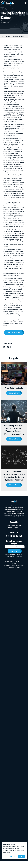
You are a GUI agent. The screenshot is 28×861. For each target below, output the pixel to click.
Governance (19, 556)
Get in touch (13, 323)
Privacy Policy (10, 556)
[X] (17, 535)
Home (2, 36)
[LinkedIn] (14, 535)
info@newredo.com (15, 525)
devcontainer (7, 106)
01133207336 (16, 527)
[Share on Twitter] (8, 347)
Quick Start (8, 114)
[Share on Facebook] (12, 347)
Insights (8, 36)
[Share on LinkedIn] (5, 347)
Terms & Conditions (9, 554)
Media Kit (19, 554)
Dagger (5, 65)
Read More (12, 856)
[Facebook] (10, 535)
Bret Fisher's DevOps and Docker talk (14, 61)
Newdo (10, 3)
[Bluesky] (7, 535)
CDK (7, 77)
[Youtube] (20, 535)
